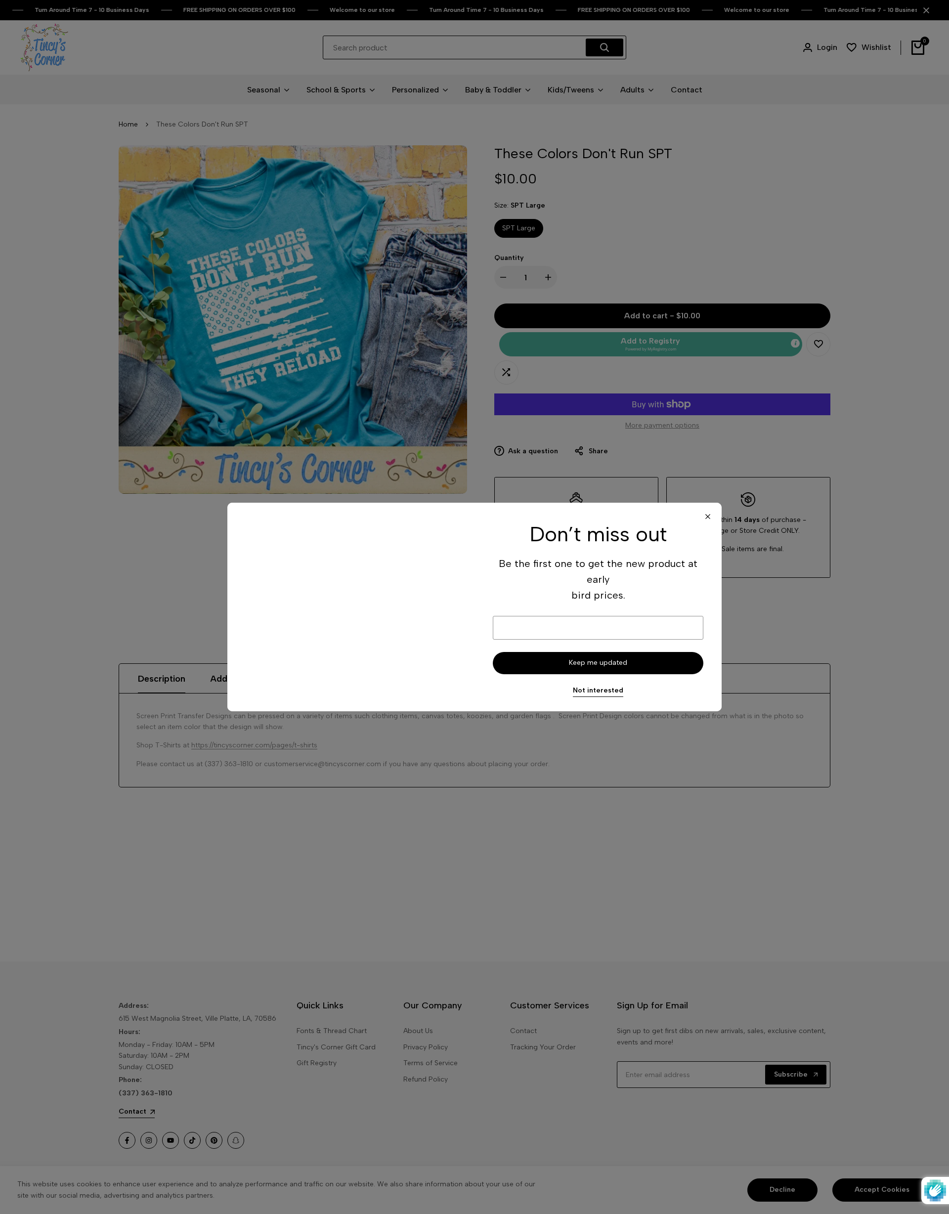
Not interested (598, 690)
